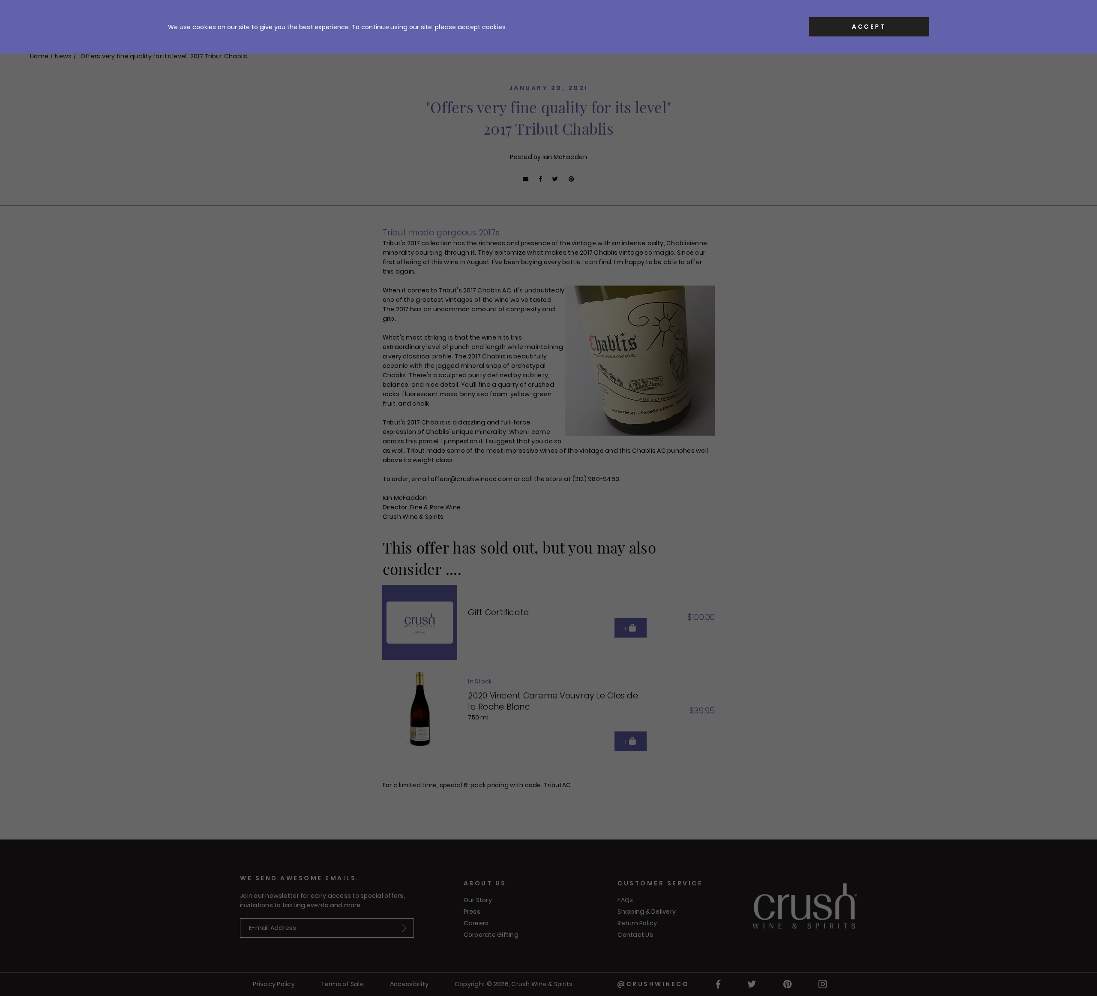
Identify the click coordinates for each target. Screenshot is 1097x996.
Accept (869, 26)
